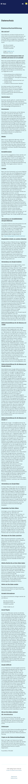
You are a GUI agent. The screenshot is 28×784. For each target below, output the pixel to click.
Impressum (14, 776)
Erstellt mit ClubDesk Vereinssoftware (14, 770)
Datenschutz (14, 778)
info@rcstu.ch (10, 51)
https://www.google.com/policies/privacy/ (14, 236)
